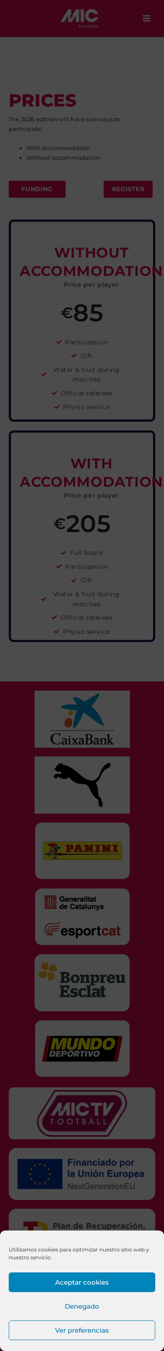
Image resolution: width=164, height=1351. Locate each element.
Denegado (82, 1306)
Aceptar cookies (82, 1282)
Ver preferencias (82, 1330)
